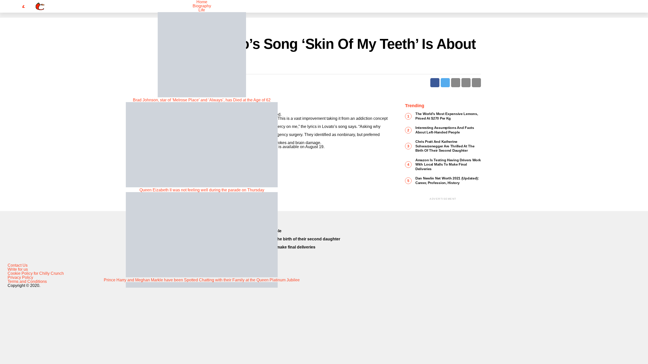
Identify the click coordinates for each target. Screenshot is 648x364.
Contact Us (18, 265)
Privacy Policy (20, 277)
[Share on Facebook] (434, 82)
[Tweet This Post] (445, 82)
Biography (202, 6)
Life (201, 10)
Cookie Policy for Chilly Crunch (36, 273)
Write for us (18, 269)
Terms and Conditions (27, 281)
